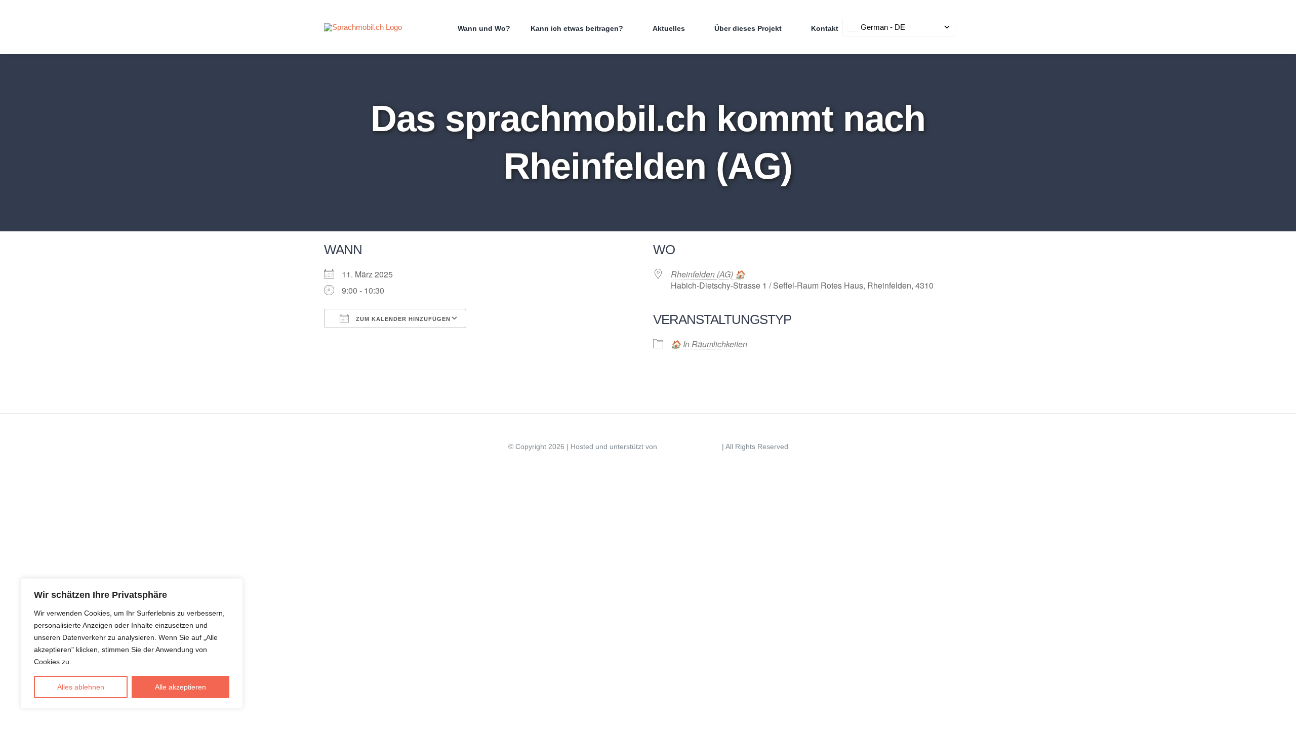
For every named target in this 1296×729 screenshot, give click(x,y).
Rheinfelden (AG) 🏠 (708, 274)
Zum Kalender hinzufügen (402, 319)
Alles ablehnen (80, 687)
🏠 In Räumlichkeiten (709, 344)
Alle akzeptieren (180, 687)
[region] (131, 643)
